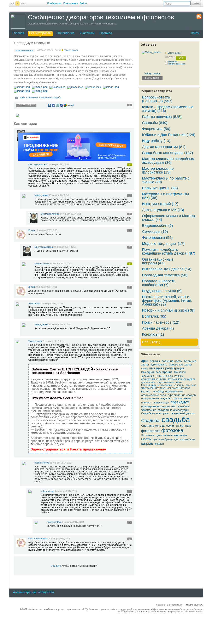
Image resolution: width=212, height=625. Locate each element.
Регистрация (70, 3)
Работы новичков (24, 50)
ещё (71, 105)
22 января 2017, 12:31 (64, 247)
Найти (196, 3)
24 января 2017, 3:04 (73, 522)
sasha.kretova (42, 263)
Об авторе (148, 44)
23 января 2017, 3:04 (60, 324)
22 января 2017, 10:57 (51, 303)
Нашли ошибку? (194, 604)
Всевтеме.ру (175, 604)
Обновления (65, 33)
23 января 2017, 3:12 (60, 462)
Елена (31, 230)
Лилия (31, 287)
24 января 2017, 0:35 (70, 213)
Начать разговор (176, 64)
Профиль (172, 62)
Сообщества (54, 3)
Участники (87, 33)
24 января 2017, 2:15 (66, 491)
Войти (83, 3)
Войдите (56, 565)
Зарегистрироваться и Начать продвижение (68, 449)
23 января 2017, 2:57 (53, 341)
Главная (18, 33)
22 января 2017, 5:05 (46, 230)
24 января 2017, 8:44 (59, 538)
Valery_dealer (41, 195)
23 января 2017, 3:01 (60, 195)
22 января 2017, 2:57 (58, 164)
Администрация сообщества (33, 592)
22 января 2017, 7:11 (46, 287)
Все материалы (40, 33)
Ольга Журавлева (37, 538)
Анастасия (34, 303)
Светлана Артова (37, 164)
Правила (106, 33)
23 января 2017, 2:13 (60, 263)
